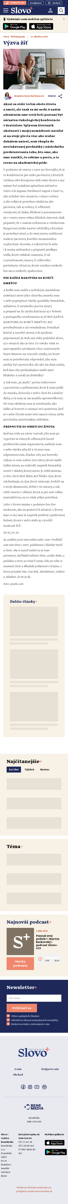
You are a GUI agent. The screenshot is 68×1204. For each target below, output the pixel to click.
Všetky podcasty (20, 964)
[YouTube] (37, 1088)
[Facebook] (23, 1088)
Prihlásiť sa (21, 1008)
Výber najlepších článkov (25, 1016)
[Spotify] (44, 1089)
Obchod (18, 1075)
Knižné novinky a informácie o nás (30, 1024)
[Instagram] (30, 1088)
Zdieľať (52, 96)
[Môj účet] (50, 10)
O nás (18, 1069)
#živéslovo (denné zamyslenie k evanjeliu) (34, 1020)
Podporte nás (50, 1069)
